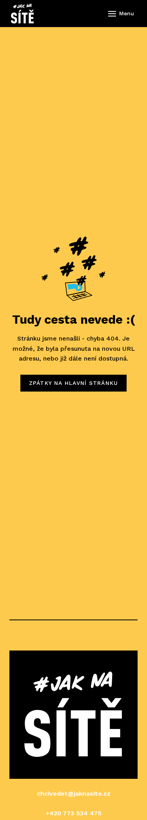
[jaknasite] (22, 13)
